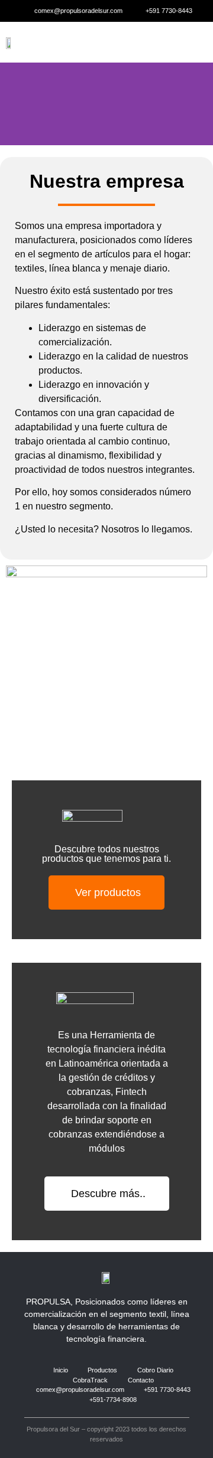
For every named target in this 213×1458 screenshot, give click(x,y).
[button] (192, 42)
